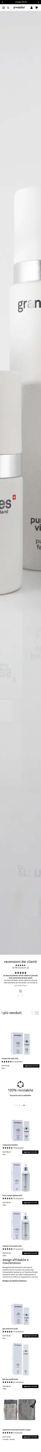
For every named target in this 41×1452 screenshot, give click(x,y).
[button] (8, 7)
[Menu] (4, 7)
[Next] (37, 1012)
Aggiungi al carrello (31, 1066)
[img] (20, 965)
